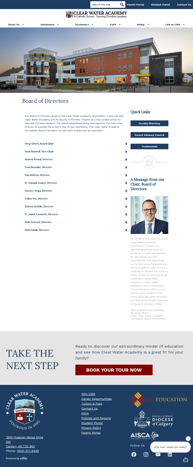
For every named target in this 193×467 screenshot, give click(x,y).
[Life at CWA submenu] (175, 24)
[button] (77, 144)
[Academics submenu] (84, 24)
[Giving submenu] (143, 24)
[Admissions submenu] (49, 24)
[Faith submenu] (115, 24)
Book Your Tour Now (114, 370)
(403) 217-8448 (28, 451)
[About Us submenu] (16, 24)
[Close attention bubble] (188, 439)
